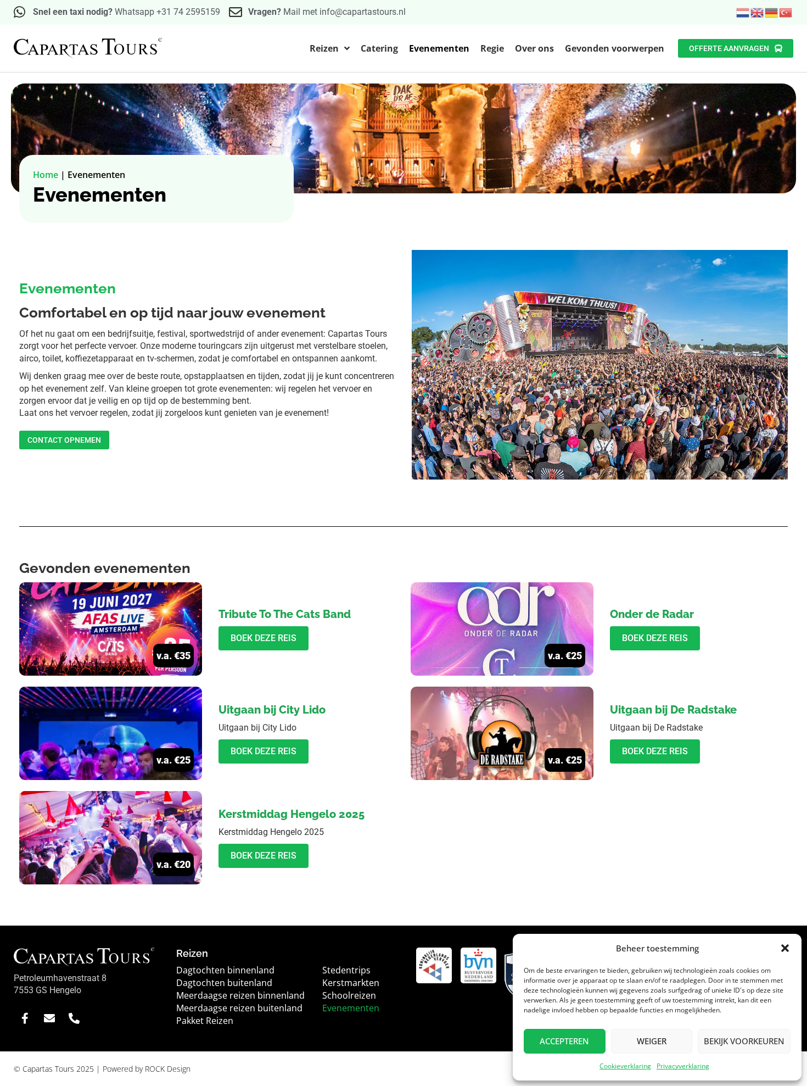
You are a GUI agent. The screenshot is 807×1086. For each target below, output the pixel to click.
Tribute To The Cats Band (284, 614)
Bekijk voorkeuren (744, 1040)
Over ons (534, 48)
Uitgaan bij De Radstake (673, 709)
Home (45, 175)
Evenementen (439, 48)
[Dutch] (743, 11)
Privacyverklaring (683, 1066)
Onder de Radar (652, 614)
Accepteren (564, 1040)
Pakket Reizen (204, 1020)
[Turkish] (786, 11)
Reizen (324, 48)
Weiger (651, 1040)
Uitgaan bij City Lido (272, 709)
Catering (379, 48)
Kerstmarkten (350, 982)
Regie (492, 48)
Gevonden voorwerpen (614, 48)
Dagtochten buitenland (224, 982)
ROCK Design (167, 1068)
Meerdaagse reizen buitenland (239, 1008)
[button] (785, 948)
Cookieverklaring (625, 1066)
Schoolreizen (349, 995)
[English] (757, 11)
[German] (772, 11)
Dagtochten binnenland (225, 970)
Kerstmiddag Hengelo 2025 (291, 814)
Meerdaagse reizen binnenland (240, 995)
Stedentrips (346, 970)
